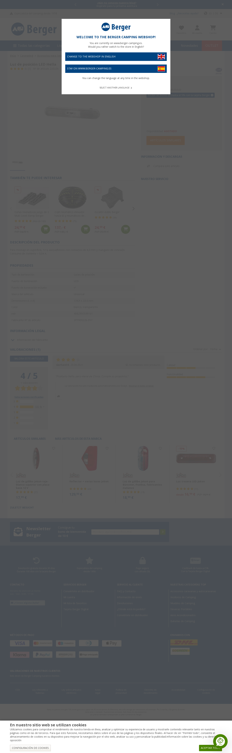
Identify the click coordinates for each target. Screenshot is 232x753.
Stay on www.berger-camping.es (89, 68)
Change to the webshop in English (91, 56)
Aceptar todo (210, 747)
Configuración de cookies (30, 747)
